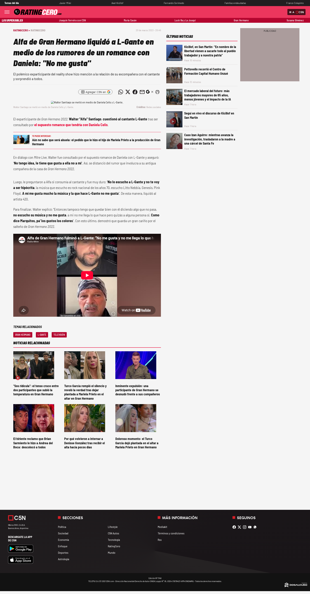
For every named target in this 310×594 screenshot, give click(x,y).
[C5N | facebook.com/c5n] (235, 527)
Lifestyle (113, 526)
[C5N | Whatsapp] (256, 527)
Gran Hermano (241, 20)
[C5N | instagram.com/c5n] (245, 527)
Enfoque (62, 546)
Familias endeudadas (235, 2)
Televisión (59, 334)
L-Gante (42, 334)
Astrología (63, 559)
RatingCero (38, 30)
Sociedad (63, 533)
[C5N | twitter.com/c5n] (240, 527)
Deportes (63, 552)
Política (62, 526)
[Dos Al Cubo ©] (296, 586)
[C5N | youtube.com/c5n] (250, 527)
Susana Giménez (295, 20)
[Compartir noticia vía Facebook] (134, 91)
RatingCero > (21, 30)
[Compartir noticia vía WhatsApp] (120, 91)
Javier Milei (65, 2)
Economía (63, 539)
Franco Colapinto (295, 2)
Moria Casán (130, 20)
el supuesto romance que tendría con (71, 125)
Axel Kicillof (117, 2)
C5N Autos (113, 533)
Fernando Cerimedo (174, 2)
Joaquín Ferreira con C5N (72, 20)
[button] (157, 91)
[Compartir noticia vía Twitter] (127, 91)
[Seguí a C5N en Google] (148, 92)
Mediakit (162, 526)
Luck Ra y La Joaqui (185, 20)
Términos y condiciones (171, 533)
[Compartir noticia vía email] (142, 91)
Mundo (111, 552)
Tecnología (114, 539)
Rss (160, 539)
